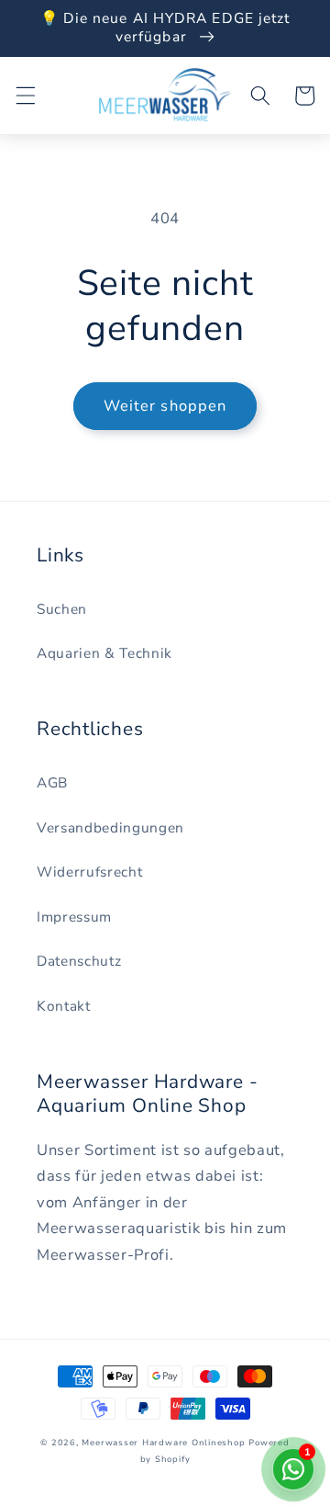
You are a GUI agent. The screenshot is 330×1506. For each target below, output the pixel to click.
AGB (52, 782)
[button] (25, 96)
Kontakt (64, 1005)
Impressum (74, 916)
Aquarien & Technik (104, 652)
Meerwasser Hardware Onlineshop (163, 1442)
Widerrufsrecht (89, 871)
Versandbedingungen (110, 827)
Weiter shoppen (165, 405)
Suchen (62, 608)
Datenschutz (79, 960)
